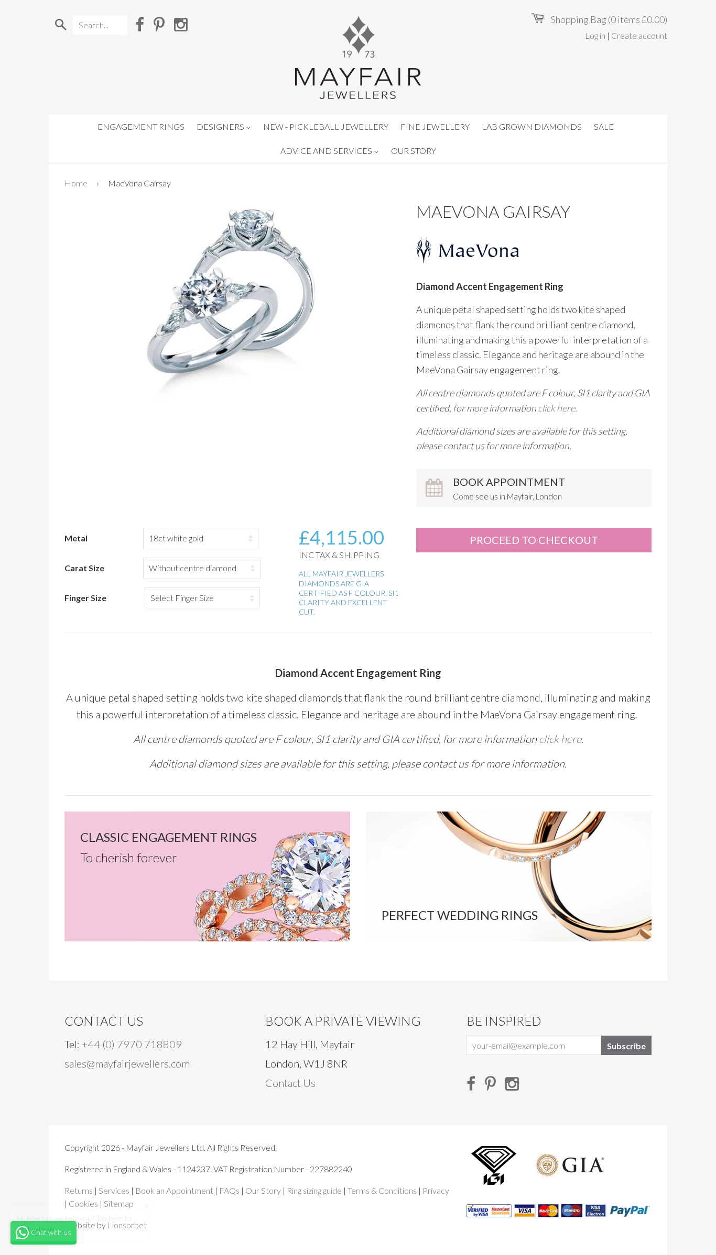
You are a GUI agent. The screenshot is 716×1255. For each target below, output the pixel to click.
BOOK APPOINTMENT (509, 488)
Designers (221, 126)
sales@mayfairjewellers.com (127, 1063)
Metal (76, 538)
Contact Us (290, 1082)
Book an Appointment (174, 1190)
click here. (557, 408)
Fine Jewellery (435, 126)
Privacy (435, 1190)
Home (76, 183)
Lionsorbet (127, 1225)
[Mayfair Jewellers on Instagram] (181, 24)
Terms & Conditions (382, 1190)
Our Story (413, 151)
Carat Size (84, 568)
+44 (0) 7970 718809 (132, 1044)
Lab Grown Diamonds (532, 126)
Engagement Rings (141, 126)
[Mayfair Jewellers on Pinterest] (159, 24)
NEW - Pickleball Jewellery (325, 126)
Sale (604, 126)
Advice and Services (327, 151)
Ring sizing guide (314, 1190)
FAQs (229, 1190)
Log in (595, 35)
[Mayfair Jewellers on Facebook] (139, 24)
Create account (639, 35)
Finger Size (85, 598)
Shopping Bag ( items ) (608, 19)
